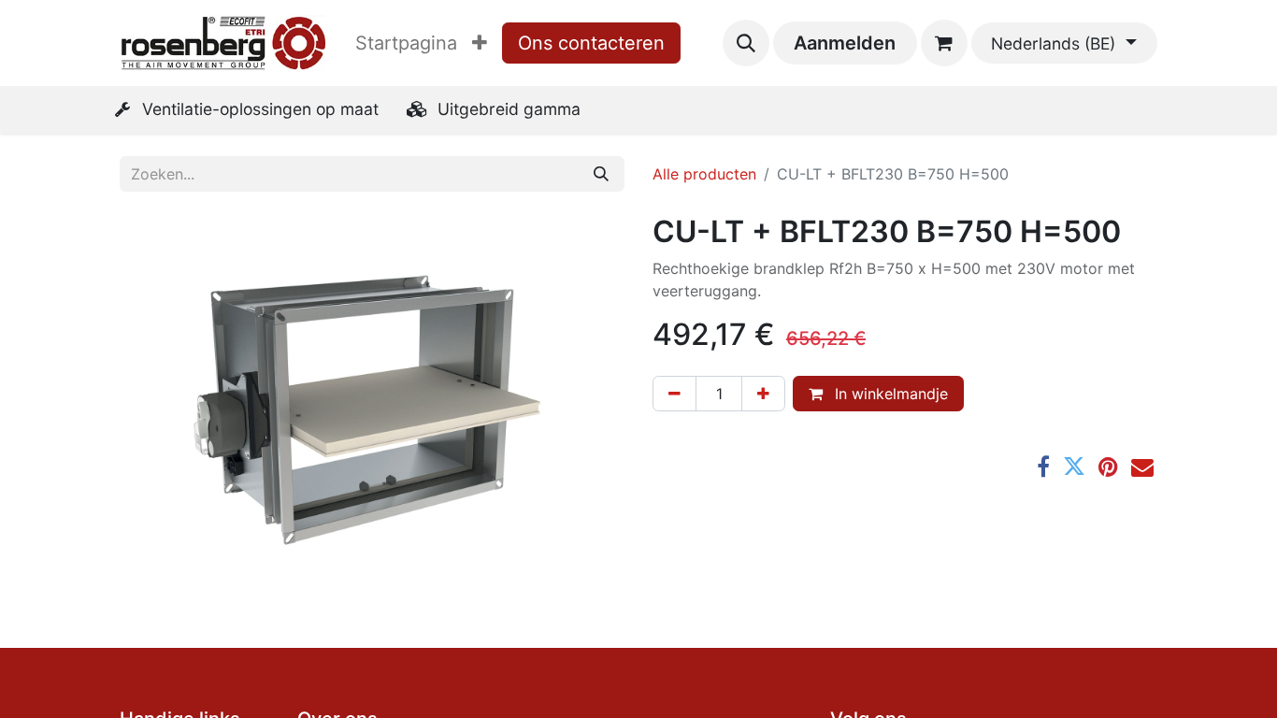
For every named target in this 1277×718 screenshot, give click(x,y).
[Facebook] (1043, 466)
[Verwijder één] (674, 393)
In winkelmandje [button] (889, 393)
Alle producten (704, 174)
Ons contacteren (591, 43)
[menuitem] (406, 43)
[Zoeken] (601, 174)
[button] (746, 43)
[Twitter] (1074, 466)
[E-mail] (1142, 466)
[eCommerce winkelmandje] (944, 43)
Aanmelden (845, 43)
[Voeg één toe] (763, 393)
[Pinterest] (1108, 466)
